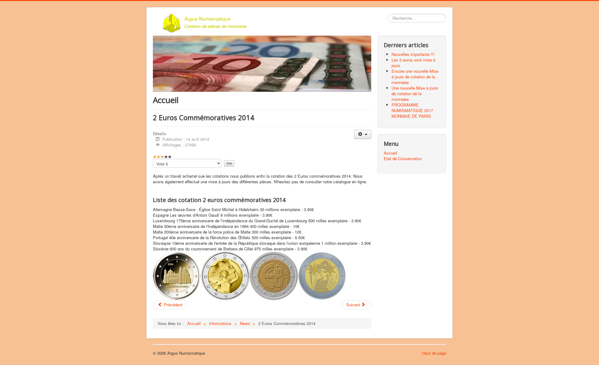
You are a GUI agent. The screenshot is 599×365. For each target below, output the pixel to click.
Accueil (390, 153)
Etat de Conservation (403, 158)
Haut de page (434, 353)
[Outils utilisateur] (362, 134)
